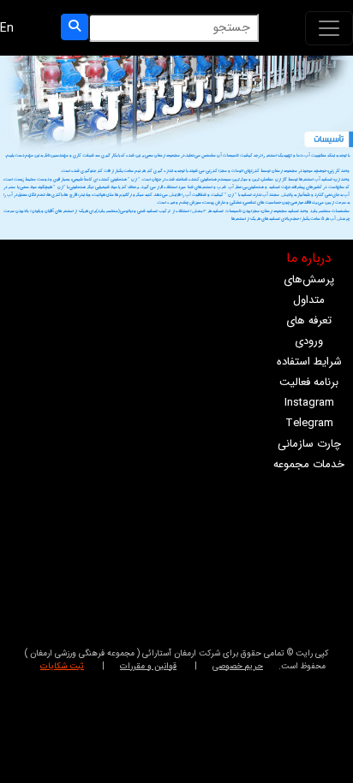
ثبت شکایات (62, 666)
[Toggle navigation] (329, 28)
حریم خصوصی (237, 666)
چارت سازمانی (309, 444)
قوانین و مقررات (148, 666)
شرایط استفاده (309, 362)
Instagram (309, 403)
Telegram (309, 423)
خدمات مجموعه (308, 464)
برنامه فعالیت (308, 382)
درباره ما (309, 258)
